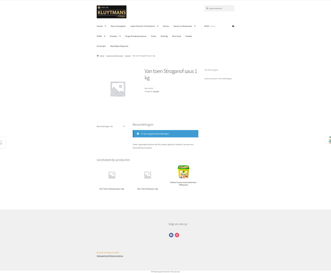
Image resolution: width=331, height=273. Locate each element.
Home (102, 56)
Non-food (176, 36)
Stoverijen (101, 46)
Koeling (164, 36)
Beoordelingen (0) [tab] (105, 126)
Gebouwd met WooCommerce (110, 256)
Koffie (99, 36)
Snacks (100, 26)
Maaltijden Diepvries (119, 46)
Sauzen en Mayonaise (183, 26)
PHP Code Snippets (157, 272)
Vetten (166, 26)
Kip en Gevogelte (118, 26)
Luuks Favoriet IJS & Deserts (142, 26)
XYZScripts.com (175, 272)
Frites (153, 36)
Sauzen (128, 56)
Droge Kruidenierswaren (135, 36)
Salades (188, 36)
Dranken (113, 36)
